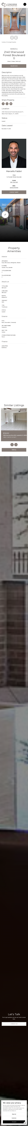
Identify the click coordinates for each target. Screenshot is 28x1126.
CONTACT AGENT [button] (14, 192)
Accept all (14, 1121)
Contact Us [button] (14, 1023)
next (16, 37)
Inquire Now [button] (14, 66)
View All (14, 449)
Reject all (14, 1114)
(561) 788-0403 (14, 182)
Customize (14, 1118)
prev (12, 37)
